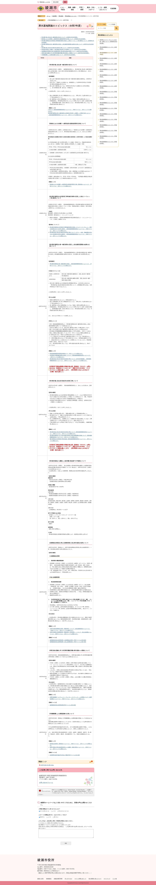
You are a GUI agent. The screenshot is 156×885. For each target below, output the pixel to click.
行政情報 (54, 16)
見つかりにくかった (63, 811)
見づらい (56, 817)
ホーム (48, 16)
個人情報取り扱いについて (95, 878)
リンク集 (115, 878)
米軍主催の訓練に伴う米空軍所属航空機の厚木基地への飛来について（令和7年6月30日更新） (65, 53)
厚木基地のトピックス (70, 16)
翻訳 (65, 2)
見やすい (42, 817)
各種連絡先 (48, 878)
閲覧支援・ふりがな (45, 2)
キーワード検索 (102, 24)
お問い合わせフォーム (46, 782)
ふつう (54, 811)
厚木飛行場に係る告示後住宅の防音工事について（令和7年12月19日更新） (60, 47)
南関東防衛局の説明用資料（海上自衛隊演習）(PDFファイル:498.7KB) (68, 641)
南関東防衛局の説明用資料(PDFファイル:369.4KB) (63, 705)
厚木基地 (61, 16)
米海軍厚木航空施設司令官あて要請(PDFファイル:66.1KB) (65, 755)
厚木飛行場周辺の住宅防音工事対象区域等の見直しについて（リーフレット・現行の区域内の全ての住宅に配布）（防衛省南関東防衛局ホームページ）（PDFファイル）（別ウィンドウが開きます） (71, 229)
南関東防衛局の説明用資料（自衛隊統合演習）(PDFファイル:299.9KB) (68, 640)
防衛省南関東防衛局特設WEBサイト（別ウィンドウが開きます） (66, 353)
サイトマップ (107, 878)
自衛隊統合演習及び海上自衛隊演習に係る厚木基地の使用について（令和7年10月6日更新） (64, 51)
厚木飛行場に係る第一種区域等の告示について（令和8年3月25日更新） (59, 37)
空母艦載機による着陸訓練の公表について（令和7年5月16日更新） (58, 54)
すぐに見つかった (44, 811)
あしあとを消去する (71, 20)
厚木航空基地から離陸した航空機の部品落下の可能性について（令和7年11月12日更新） (64, 49)
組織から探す (40, 878)
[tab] (101, 24)
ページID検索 (111, 24)
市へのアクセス (68, 878)
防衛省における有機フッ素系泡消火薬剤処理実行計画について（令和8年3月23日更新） (63, 39)
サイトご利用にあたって (80, 878)
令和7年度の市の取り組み (47, 765)
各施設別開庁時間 (58, 878)
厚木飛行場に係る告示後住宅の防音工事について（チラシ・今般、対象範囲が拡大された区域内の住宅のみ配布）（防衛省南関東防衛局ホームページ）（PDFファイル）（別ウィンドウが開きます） (71, 234)
